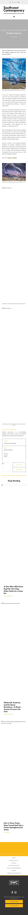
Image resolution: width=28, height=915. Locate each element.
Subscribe (19, 469)
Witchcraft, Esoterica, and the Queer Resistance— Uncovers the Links (12, 707)
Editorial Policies (14, 865)
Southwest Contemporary (14, 10)
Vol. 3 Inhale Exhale (20, 30)
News (5, 596)
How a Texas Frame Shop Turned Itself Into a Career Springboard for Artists (13, 826)
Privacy (14, 870)
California (6, 714)
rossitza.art (9, 157)
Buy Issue (19, 465)
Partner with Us (14, 860)
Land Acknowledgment (14, 868)
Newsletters (14, 901)
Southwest (9, 596)
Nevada (3, 30)
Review (11, 714)
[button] (18, 2)
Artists (10, 30)
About (14, 858)
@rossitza (15, 157)
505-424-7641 (14, 898)
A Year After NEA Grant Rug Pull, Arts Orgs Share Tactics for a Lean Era (13, 589)
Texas (8, 832)
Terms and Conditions (14, 873)
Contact (14, 863)
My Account (14, 905)
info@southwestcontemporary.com (14, 897)
